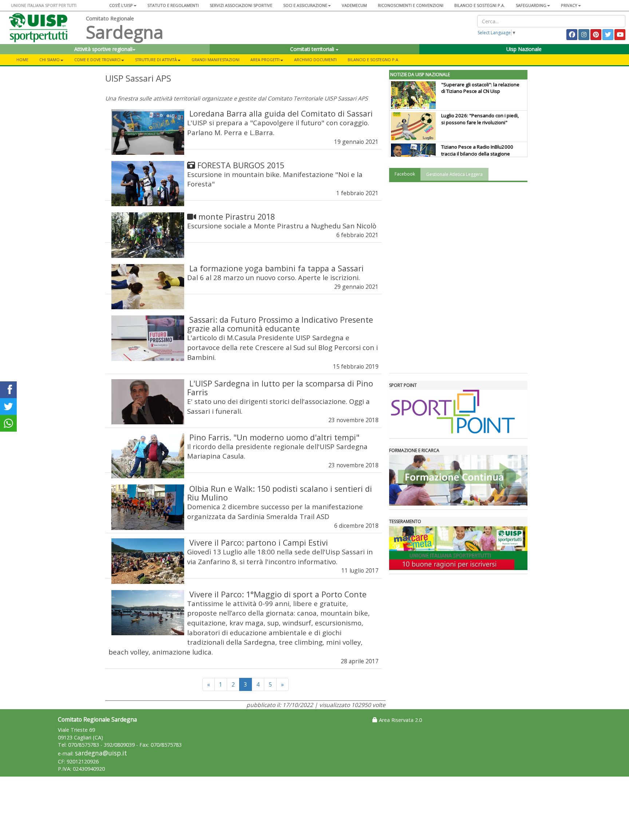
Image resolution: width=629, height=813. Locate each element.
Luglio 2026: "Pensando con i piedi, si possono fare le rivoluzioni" (480, 119)
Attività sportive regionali (103, 49)
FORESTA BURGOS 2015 (240, 165)
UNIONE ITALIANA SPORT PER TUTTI (43, 5)
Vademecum (354, 5)
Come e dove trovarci (97, 59)
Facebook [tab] (405, 174)
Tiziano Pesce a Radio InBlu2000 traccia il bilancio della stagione (477, 150)
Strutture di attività (156, 59)
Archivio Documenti (315, 59)
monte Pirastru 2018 (236, 216)
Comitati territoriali (313, 49)
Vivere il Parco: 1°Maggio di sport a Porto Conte (278, 594)
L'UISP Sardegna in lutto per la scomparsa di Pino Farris (280, 387)
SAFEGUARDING (531, 5)
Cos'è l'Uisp (121, 5)
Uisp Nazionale (524, 49)
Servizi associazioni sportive (241, 5)
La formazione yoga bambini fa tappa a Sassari (276, 268)
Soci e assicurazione (305, 5)
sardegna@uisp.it (101, 753)
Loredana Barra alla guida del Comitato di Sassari (281, 113)
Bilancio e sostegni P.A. (479, 5)
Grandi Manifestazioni (215, 59)
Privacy (569, 5)
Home (22, 59)
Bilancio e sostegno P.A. (373, 59)
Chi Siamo (49, 59)
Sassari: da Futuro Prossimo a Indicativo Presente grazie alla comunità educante (280, 324)
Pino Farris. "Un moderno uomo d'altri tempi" (274, 437)
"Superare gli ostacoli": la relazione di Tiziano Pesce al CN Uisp (480, 88)
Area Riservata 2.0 (399, 719)
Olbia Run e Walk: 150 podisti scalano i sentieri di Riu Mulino (279, 493)
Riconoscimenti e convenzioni (410, 5)
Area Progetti (265, 59)
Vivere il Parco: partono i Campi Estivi (258, 542)
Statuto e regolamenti (173, 5)
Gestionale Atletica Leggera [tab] (454, 174)
